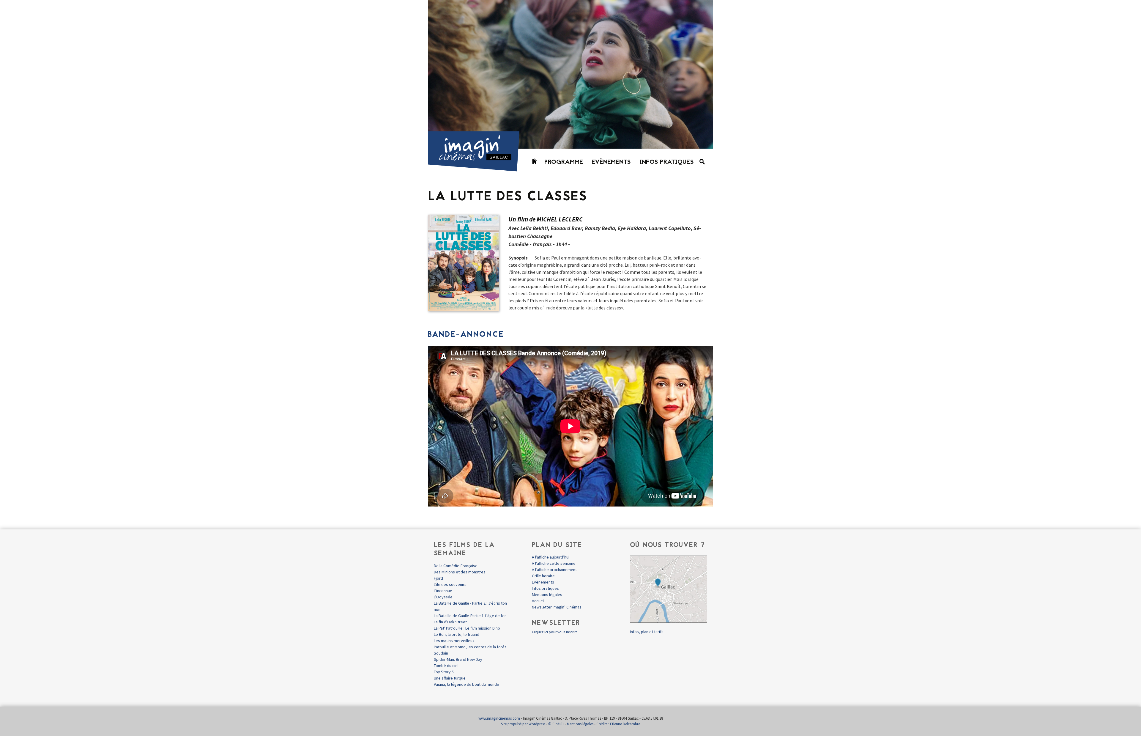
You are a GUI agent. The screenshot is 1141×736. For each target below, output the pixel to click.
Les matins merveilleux (454, 640)
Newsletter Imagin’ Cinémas (556, 607)
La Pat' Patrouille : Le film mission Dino (467, 628)
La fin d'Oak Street (450, 622)
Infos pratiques (666, 162)
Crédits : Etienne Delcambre (618, 723)
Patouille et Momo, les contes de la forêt (470, 646)
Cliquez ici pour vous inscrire (554, 632)
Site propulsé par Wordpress (523, 723)
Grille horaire (543, 575)
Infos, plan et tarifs (647, 631)
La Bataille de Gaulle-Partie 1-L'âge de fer (470, 615)
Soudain (441, 653)
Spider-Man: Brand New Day (458, 659)
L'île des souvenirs (450, 584)
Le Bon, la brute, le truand (456, 634)
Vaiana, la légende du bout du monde (466, 684)
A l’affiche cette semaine (554, 563)
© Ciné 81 (556, 723)
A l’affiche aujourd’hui (550, 557)
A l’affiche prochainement (554, 569)
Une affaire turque (450, 678)
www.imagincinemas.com (499, 718)
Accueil (538, 600)
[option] (570, 74)
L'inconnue (443, 590)
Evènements (611, 162)
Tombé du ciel (446, 665)
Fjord (438, 578)
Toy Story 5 (444, 671)
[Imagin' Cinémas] (476, 169)
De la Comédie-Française (455, 565)
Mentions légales (547, 594)
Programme (563, 162)
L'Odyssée (443, 597)
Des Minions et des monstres (460, 572)
